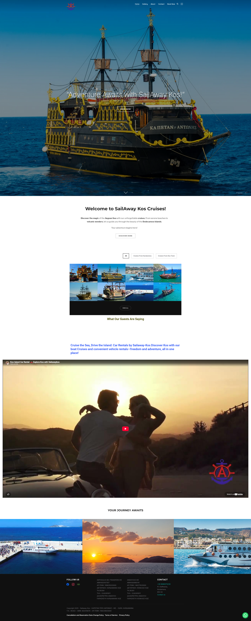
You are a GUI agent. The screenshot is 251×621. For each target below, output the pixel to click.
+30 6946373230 (164, 584)
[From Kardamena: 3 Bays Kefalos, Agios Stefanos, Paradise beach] (112, 291)
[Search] (177, 4)
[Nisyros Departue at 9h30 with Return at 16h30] (139, 273)
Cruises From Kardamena (142, 256)
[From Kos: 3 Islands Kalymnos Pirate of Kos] (84, 291)
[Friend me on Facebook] (68, 584)
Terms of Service (111, 615)
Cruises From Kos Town (166, 256)
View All (125, 308)
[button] (245, 615)
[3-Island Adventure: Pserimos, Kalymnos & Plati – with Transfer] (84, 273)
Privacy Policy (124, 615)
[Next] (246, 545)
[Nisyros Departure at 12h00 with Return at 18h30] (139, 291)
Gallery (145, 4)
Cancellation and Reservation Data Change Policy (85, 615)
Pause (239, 193)
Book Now (171, 4)
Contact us (161, 595)
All (126, 256)
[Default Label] (78, 584)
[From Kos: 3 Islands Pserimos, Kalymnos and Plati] (112, 273)
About (153, 4)
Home (137, 4)
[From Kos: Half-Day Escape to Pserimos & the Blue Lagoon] (167, 291)
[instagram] (73, 584)
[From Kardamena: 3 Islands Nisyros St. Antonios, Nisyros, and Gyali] (167, 273)
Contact (161, 4)
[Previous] (5, 545)
